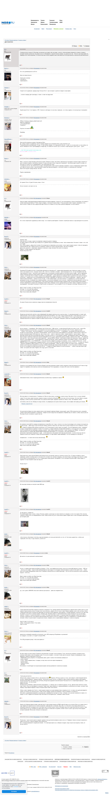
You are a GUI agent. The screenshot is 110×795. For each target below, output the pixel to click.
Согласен (14, 791)
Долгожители (37, 68)
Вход (75, 28)
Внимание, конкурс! (58, 28)
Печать (75, 45)
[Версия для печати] (20, 65)
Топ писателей (52, 766)
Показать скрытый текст (27, 403)
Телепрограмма (54, 22)
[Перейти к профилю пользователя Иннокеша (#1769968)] (7, 129)
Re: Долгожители (37, 198)
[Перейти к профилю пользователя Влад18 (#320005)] (7, 248)
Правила (66, 766)
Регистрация (49, 28)
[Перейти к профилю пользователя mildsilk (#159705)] (7, 618)
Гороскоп (52, 20)
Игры (61, 20)
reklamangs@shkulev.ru (102, 779)
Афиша (42, 22)
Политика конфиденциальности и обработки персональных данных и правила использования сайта (76, 790)
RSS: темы (33, 766)
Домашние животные (14, 40)
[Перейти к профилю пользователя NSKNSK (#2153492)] (7, 229)
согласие (15, 786)
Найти (43, 28)
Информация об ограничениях (61, 786)
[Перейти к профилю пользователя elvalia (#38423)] (7, 545)
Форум (32, 24)
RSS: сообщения (43, 766)
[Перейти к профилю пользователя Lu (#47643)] (6, 682)
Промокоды (53, 24)
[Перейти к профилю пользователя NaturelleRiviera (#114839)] (7, 150)
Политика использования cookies (62, 788)
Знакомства (34, 22)
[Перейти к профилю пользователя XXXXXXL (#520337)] (7, 190)
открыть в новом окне (67, 748)
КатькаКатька (11, 752)
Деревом (87, 45)
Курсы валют (44, 24)
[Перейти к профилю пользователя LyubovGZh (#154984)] (7, 385)
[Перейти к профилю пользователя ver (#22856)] (7, 61)
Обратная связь (77, 766)
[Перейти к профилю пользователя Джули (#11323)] (7, 643)
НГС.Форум (7, 40)
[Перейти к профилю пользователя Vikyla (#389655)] (7, 279)
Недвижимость (35, 20)
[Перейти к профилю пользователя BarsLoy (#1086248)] (7, 80)
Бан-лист (59, 766)
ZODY (61, 22)
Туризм (42, 20)
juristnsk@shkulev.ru (35, 791)
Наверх (107, 792)
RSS (81, 45)
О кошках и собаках (22, 40)
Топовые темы (68, 28)
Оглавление (37, 28)
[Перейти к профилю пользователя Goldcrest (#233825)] (7, 99)
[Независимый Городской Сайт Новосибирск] (8, 23)
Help (71, 766)
